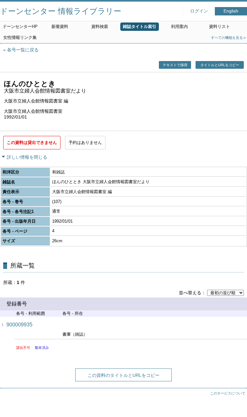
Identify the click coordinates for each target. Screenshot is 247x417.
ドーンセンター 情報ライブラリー (60, 11)
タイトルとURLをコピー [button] (219, 65)
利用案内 (179, 26)
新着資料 (59, 26)
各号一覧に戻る (23, 49)
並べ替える (190, 292)
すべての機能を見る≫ (228, 38)
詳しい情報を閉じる (27, 157)
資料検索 (99, 26)
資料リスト (219, 26)
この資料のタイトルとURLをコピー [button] (123, 375)
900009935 (19, 324)
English (231, 11)
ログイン (199, 11)
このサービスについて (227, 393)
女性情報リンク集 (20, 37)
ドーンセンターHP (20, 26)
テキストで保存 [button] (175, 65)
